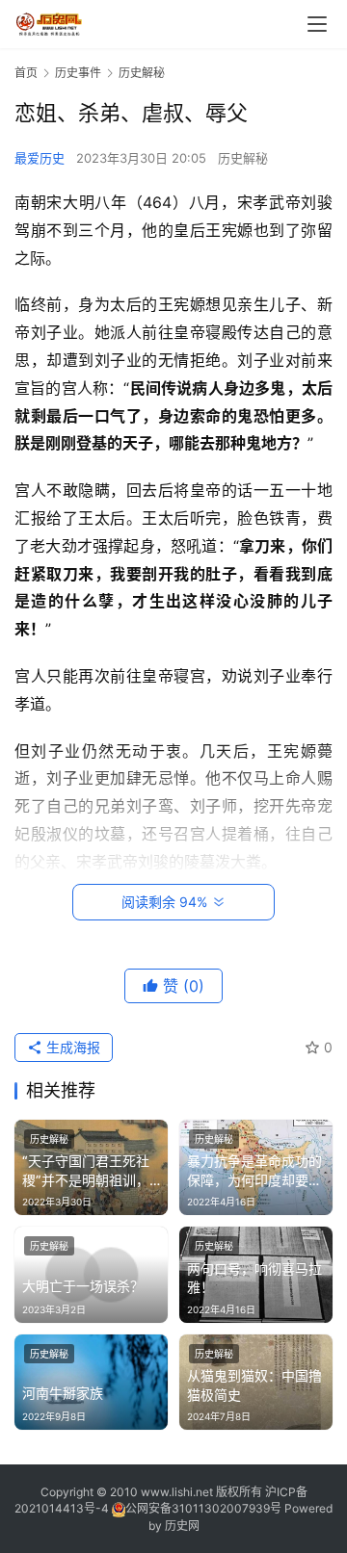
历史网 (182, 1525)
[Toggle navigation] (317, 24)
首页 (26, 72)
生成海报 (71, 1047)
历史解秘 (243, 158)
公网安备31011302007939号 (203, 1508)
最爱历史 (39, 158)
